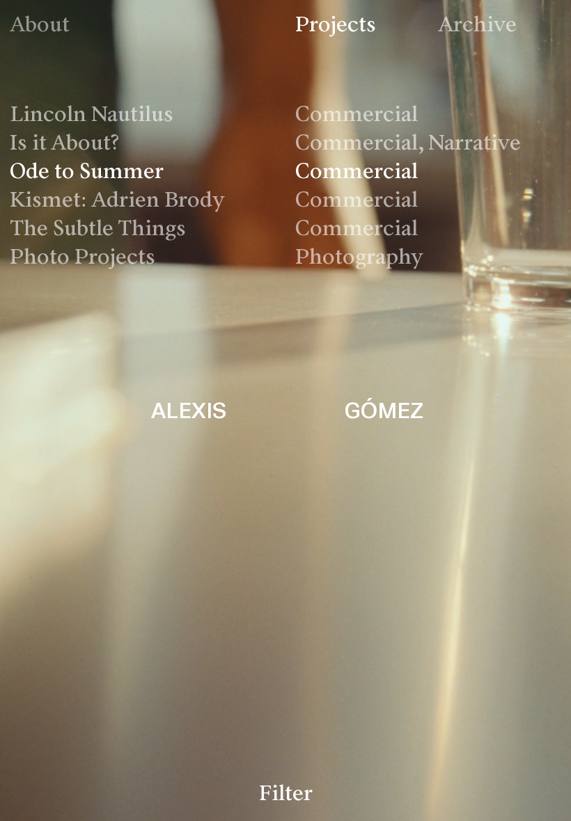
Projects (335, 26)
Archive (477, 26)
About (40, 26)
